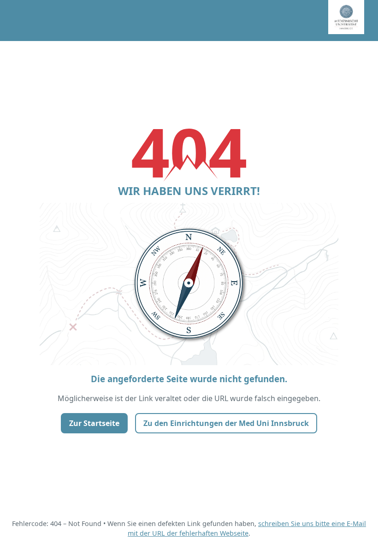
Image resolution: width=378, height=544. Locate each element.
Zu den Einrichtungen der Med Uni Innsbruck (226, 423)
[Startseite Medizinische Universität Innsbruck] (353, 20)
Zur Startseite (94, 423)
